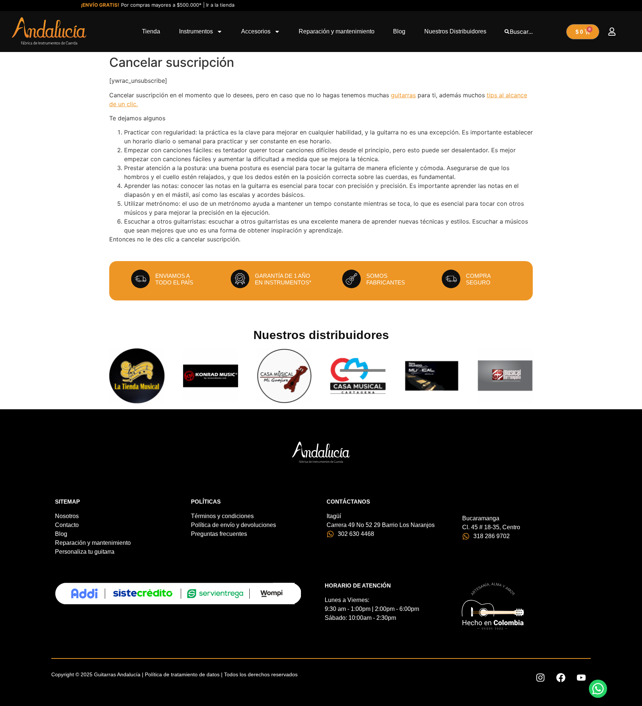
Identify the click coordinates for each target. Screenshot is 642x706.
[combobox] (533, 31)
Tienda (151, 31)
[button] (612, 32)
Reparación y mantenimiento (336, 31)
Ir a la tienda (211, 5)
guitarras (403, 95)
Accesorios (255, 31)
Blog (399, 31)
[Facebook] (561, 677)
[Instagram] (540, 677)
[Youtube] (581, 677)
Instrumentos (196, 31)
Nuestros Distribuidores (455, 31)
